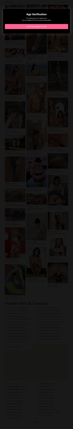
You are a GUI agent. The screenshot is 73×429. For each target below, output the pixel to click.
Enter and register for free (36, 26)
